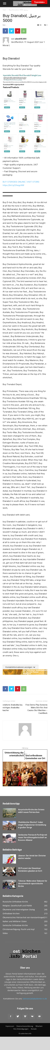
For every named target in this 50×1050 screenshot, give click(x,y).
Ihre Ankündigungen (20, 1029)
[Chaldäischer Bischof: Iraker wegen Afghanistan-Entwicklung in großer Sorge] (9, 825)
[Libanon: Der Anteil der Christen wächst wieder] (9, 859)
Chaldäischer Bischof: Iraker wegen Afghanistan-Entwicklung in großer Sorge (32, 825)
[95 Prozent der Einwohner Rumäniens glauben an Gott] (9, 871)
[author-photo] (25, 736)
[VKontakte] (32, 1016)
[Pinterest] (17, 31)
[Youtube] (39, 1016)
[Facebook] (5, 31)
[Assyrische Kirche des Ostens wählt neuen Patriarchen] (9, 812)
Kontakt (34, 1029)
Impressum (10, 1026)
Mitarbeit (39, 1026)
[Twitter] (11, 31)
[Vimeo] (25, 1016)
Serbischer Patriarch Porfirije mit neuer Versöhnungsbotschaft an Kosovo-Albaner (32, 837)
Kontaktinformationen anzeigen (19, 667)
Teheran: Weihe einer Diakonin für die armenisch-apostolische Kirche (32, 883)
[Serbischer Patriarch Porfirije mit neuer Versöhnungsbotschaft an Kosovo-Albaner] (9, 838)
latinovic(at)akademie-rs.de (35, 998)
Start (4, 10)
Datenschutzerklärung (25, 1026)
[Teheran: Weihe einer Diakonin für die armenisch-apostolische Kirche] (9, 884)
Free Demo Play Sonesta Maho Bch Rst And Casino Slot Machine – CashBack (36, 709)
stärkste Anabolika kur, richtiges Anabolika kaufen (13, 708)
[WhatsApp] (23, 31)
